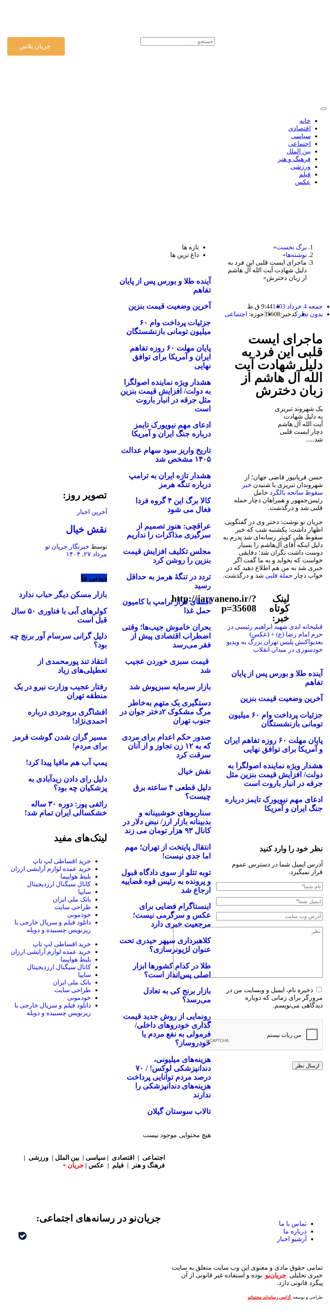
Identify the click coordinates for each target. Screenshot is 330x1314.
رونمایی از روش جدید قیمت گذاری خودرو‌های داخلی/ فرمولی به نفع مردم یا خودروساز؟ (167, 1029)
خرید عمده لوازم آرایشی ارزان (50, 868)
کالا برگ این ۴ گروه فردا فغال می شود (173, 505)
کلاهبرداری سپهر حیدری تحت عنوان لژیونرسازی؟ (165, 944)
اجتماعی (236, 314)
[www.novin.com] (57, 408)
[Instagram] (107, 17)
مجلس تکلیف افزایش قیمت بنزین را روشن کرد (167, 555)
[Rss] (64, 17)
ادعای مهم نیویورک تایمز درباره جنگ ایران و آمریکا (274, 803)
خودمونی (79, 914)
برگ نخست (291, 247)
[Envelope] (129, 17)
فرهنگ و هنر (148, 1165)
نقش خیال (194, 771)
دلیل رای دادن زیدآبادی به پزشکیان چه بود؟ (67, 783)
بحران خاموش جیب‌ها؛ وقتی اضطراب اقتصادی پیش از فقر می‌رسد (166, 636)
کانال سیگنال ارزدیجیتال (59, 884)
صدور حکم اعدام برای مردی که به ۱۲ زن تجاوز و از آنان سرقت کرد (166, 746)
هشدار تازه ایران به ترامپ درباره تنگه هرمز (170, 480)
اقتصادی (123, 1157)
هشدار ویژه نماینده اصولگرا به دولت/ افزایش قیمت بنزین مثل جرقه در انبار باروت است (274, 774)
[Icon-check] (86, 17)
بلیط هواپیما (75, 876)
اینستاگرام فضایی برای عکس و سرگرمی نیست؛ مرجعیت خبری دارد (172, 915)
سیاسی (95, 1157)
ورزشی (39, 1157)
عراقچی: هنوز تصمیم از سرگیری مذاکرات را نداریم (169, 530)
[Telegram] (59, 1241)
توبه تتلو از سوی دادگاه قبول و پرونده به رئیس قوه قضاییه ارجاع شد (166, 881)
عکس (97, 1165)
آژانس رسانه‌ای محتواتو (270, 1297)
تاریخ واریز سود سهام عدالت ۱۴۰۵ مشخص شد (166, 454)
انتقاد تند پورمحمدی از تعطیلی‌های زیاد (72, 665)
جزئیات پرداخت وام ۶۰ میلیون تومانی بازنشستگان (276, 719)
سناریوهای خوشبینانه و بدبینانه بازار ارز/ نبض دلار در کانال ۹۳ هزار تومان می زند (167, 821)
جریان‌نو (275, 1275)
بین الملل (67, 1157)
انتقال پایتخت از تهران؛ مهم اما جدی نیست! (168, 851)
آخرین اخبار (92, 511)
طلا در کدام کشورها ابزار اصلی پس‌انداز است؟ (172, 970)
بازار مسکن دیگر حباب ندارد (63, 594)
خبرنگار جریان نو (67, 546)
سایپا (84, 891)
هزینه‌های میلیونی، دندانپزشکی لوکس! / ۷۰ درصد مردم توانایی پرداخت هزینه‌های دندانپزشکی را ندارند (169, 1077)
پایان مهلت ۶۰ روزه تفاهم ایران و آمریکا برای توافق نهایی (273, 744)
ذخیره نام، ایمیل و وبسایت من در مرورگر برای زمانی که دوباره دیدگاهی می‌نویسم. (274, 998)
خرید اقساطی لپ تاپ (62, 861)
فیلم (119, 1165)
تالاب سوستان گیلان (179, 1111)
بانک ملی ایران (72, 899)
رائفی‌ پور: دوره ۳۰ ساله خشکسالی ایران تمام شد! (66, 808)
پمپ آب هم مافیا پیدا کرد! (66, 762)
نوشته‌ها (296, 254)
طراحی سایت (72, 907)
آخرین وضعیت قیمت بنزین (281, 698)
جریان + (73, 1165)
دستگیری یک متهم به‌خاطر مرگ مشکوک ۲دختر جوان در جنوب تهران (165, 711)
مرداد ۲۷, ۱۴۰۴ (86, 554)
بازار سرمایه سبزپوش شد (170, 686)
